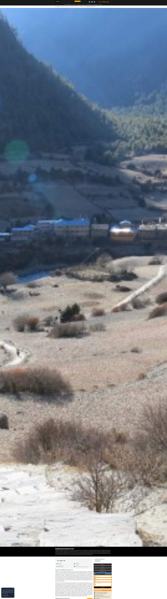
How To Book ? (77, 1)
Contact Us (100, 4)
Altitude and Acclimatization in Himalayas (102, 596)
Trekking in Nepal (82, 6)
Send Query (103, 587)
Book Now (102, 564)
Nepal (59, 6)
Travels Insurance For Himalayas (100, 593)
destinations (69, 4)
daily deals (79, 4)
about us (83, 4)
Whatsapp (103, 569)
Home (65, 4)
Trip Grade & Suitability (99, 595)
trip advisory (89, 4)
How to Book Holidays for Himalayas (101, 592)
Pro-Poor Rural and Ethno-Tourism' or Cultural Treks (69, 6)
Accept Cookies (5, 595)
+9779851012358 (104, 2)
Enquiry (102, 566)
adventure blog (95, 4)
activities (74, 4)
